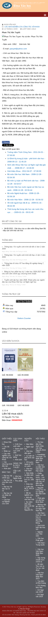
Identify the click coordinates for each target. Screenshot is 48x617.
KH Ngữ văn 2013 (40, 591)
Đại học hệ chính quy (7, 477)
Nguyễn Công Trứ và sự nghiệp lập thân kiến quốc (41, 492)
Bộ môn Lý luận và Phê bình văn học (23, 181)
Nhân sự (7, 451)
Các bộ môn (5, 448)
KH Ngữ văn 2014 (40, 595)
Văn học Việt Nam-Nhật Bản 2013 (40, 576)
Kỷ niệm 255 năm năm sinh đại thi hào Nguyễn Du (29, 506)
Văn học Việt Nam (28, 470)
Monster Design (25, 608)
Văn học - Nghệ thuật (17, 477)
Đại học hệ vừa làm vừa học (7, 482)
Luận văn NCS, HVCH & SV (29, 488)
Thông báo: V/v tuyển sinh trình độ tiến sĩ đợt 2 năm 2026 (23, 248)
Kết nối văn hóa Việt (29, 498)
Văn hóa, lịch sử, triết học (29, 480)
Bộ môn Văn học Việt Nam (18, 174)
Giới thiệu (7, 438)
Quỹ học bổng (17, 456)
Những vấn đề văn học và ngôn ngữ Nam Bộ (41, 508)
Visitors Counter (24, 318)
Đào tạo (6, 472)
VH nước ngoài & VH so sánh (28, 464)
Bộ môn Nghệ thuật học (17, 193)
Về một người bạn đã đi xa (18, 203)
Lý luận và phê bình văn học (29, 458)
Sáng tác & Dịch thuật (17, 465)
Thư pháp (18, 481)
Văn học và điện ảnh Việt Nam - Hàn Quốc (40, 468)
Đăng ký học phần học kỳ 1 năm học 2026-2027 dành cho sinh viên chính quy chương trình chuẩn (23, 273)
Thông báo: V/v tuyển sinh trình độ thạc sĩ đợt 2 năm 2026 (23, 256)
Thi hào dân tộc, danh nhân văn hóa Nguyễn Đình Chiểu (41, 447)
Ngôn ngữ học (29, 448)
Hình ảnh (7, 468)
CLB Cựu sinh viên (17, 445)
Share (6, 142)
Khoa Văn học (6, 443)
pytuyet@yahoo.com (18, 49)
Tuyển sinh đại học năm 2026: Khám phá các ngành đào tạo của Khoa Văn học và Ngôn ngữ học (23, 281)
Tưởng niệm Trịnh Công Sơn (19, 152)
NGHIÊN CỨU (28, 439)
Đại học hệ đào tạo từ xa (7, 489)
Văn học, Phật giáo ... (40, 539)
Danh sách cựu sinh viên (18, 451)
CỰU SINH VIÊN (17, 439)
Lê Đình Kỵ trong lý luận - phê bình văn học (26, 158)
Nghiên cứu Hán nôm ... (39, 534)
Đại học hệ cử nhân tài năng (7, 495)
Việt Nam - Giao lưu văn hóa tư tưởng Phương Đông (41, 518)
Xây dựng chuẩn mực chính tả (40, 560)
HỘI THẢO (40, 438)
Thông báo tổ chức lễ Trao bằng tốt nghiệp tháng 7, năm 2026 (23, 264)
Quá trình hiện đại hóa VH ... (40, 527)
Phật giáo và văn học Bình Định (40, 500)
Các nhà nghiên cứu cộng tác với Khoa (22, 27)
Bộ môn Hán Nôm (15, 200)
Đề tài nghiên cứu (28, 494)
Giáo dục (29, 484)
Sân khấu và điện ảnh (28, 474)
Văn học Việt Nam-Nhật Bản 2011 (40, 552)
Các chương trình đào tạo (7, 464)
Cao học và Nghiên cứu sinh (6, 502)
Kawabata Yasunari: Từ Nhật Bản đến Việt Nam (41, 458)
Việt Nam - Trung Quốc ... (41, 545)
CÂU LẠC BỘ (17, 471)
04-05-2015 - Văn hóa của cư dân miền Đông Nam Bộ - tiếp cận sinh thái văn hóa (24, 230)
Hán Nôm (29, 444)
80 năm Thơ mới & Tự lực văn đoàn (40, 567)
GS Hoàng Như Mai (40, 587)
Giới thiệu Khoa (14, 171)
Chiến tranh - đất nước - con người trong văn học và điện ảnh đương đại (40, 479)
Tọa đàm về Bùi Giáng (41, 582)
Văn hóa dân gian (28, 452)
